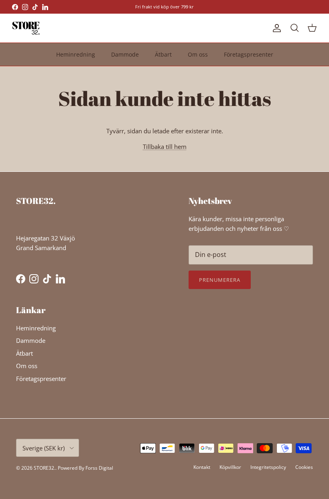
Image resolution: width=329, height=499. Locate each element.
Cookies (304, 467)
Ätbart (163, 54)
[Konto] (275, 28)
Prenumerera (219, 279)
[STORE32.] (26, 28)
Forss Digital (99, 467)
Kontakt (201, 467)
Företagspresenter (248, 54)
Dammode (125, 54)
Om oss (198, 54)
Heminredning (75, 54)
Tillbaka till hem (165, 147)
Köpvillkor (230, 467)
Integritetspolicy (268, 467)
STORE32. (44, 467)
